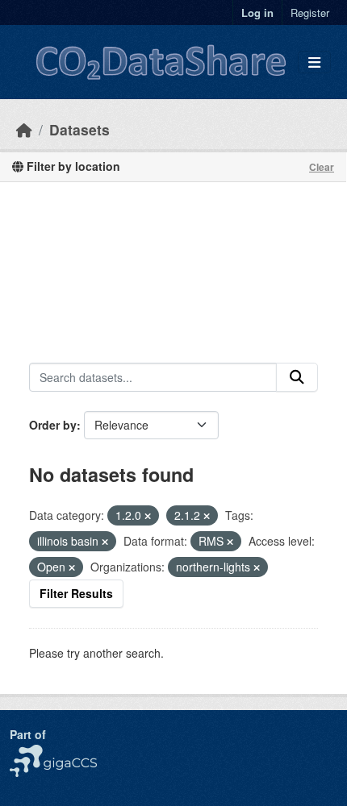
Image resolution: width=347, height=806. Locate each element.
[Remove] (147, 515)
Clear (321, 167)
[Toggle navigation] (314, 62)
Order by (53, 425)
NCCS (25, 753)
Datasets (79, 129)
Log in (257, 12)
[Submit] (297, 377)
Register (310, 12)
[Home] (24, 129)
